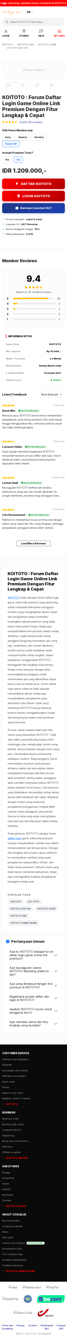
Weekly (22, 137)
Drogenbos (8, 1178)
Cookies (32, 1325)
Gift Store (7, 1146)
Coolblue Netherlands (14, 1259)
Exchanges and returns (15, 1070)
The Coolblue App (12, 1254)
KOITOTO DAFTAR (20, 908)
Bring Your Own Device (15, 1141)
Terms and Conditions (7, 1327)
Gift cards (7, 1237)
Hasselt (6, 1189)
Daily (8, 137)
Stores (5, 1087)
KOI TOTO (33, 901)
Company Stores (11, 1129)
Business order (10, 1118)
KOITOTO (7, 44)
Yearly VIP (11, 143)
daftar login (14, 838)
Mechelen (7, 1194)
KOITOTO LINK (25, 44)
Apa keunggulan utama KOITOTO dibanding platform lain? (29, 971)
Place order (8, 1081)
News (5, 1231)
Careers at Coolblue (22, 1243)
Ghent (5, 1183)
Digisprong (8, 1135)
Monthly (39, 137)
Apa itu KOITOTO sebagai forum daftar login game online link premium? (31, 955)
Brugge (6, 1172)
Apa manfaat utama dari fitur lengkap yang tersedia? (29, 1023)
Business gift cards (13, 1124)
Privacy (20, 1325)
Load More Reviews (33, 543)
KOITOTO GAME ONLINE (23, 923)
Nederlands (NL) (47, 1327)
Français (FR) (61, 1327)
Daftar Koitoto (36, 184)
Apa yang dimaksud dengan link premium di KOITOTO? (31, 985)
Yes (7, 159)
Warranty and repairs (14, 1076)
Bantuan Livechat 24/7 (36, 208)
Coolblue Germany (12, 1265)
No (18, 159)
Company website (12, 1226)
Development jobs (12, 1248)
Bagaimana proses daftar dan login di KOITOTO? (29, 998)
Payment (7, 1064)
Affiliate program (11, 1152)
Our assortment (10, 1220)
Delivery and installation (15, 1059)
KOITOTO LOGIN (47, 44)
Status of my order (12, 1092)
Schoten (6, 1200)
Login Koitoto (36, 196)
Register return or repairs (16, 1098)
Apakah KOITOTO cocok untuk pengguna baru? (30, 1010)
